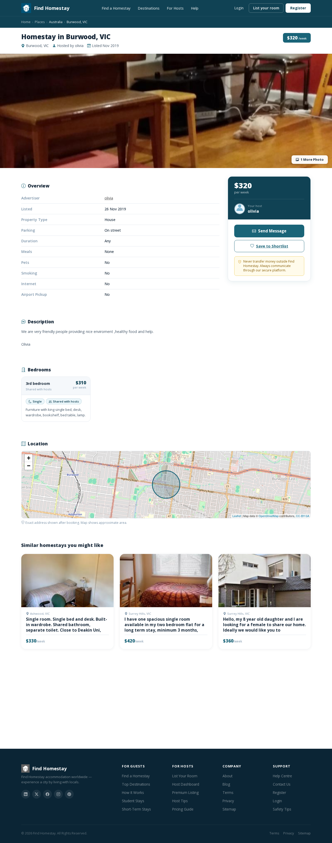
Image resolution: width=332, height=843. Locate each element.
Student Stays (133, 800)
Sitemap (229, 809)
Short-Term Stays (136, 809)
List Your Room (184, 775)
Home (26, 21)
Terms (228, 792)
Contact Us (281, 784)
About (227, 775)
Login (239, 7)
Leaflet (236, 516)
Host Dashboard (185, 784)
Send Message (272, 230)
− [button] (28, 466)
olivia (109, 198)
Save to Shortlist (272, 246)
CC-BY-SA (302, 516)
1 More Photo (312, 159)
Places (40, 21)
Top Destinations (136, 784)
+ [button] (28, 458)
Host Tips (180, 800)
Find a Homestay (116, 8)
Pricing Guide (182, 809)
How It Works (133, 792)
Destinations (149, 8)
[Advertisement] (166, 700)
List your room (266, 7)
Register (298, 7)
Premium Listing (185, 792)
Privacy (228, 800)
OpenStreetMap (269, 516)
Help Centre (282, 775)
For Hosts (175, 8)
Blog (226, 784)
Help (194, 8)
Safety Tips (282, 809)
